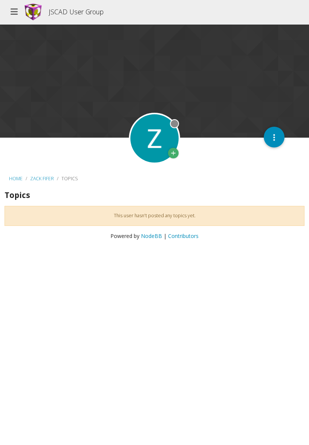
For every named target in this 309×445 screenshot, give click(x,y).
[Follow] (173, 153)
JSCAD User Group (76, 11)
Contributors (183, 235)
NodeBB (151, 235)
